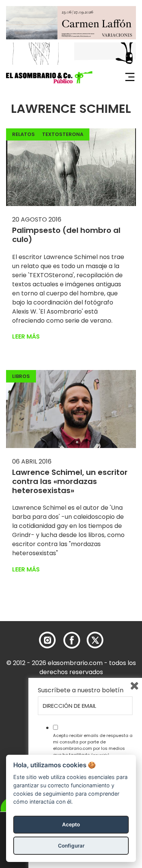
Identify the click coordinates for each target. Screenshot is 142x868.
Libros (21, 376)
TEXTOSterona (62, 134)
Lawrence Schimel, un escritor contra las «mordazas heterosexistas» (70, 481)
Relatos (23, 134)
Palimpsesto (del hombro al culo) (66, 235)
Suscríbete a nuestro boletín (80, 690)
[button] (49, 77)
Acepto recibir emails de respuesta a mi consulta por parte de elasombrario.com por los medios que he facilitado (93, 744)
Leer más (26, 336)
